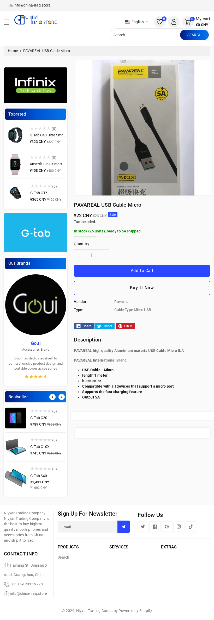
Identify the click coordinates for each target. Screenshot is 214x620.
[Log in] (174, 22)
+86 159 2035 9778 (26, 584)
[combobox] (145, 35)
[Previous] (52, 397)
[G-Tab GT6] (15, 193)
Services (118, 547)
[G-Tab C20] (15, 418)
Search (194, 35)
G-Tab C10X (40, 447)
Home (13, 51)
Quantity (81, 244)
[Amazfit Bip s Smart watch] (15, 164)
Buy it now (142, 287)
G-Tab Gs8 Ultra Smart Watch (53, 135)
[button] (9, 23)
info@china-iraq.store (28, 593)
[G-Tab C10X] (15, 446)
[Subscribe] (123, 527)
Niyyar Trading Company (97, 611)
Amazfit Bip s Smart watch (51, 164)
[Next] (61, 397)
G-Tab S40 (38, 476)
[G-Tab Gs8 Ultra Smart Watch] (15, 135)
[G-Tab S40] (15, 478)
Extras (169, 547)
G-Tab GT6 (38, 193)
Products (68, 547)
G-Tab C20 (38, 418)
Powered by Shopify (135, 611)
